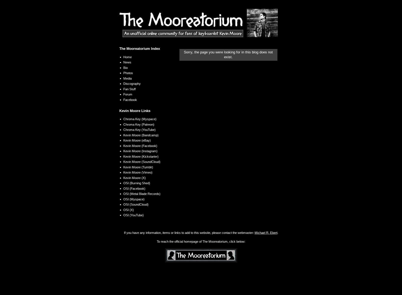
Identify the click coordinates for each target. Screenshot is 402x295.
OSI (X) (128, 210)
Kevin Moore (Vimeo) (137, 172)
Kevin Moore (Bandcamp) (140, 135)
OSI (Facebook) (134, 188)
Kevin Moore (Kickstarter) (140, 156)
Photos (128, 73)
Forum (127, 94)
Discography (132, 83)
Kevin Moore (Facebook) (140, 146)
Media (127, 78)
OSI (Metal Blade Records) (141, 194)
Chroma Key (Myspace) (139, 119)
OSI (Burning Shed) (136, 183)
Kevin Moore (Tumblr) (138, 167)
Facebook (130, 100)
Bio (125, 68)
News (127, 62)
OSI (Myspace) (133, 199)
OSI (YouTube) (133, 215)
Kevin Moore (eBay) (137, 140)
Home (127, 57)
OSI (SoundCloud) (135, 204)
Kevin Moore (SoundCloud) (141, 162)
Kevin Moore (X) (134, 178)
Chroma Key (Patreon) (138, 124)
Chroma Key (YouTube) (139, 129)
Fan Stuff (129, 89)
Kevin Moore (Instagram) (140, 151)
